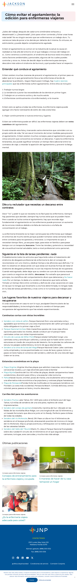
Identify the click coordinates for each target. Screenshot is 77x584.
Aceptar (32, 580)
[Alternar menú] (73, 4)
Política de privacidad (45, 580)
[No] (75, 577)
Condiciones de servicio (39, 564)
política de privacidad (20, 564)
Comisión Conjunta (57, 564)
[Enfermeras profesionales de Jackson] (15, 4)
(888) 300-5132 (45, 549)
